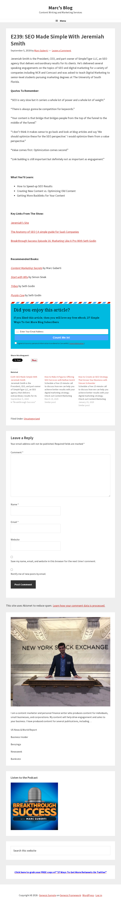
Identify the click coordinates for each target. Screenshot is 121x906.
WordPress (88, 895)
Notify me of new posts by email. (28, 573)
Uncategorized (32, 418)
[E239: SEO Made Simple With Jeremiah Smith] (28, 389)
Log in (98, 895)
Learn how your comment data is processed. (79, 605)
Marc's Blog (60, 8)
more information (76, 343)
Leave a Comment (61, 50)
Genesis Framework (70, 895)
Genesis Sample (47, 895)
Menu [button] (63, 20)
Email (15, 522)
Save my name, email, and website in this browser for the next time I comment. (53, 561)
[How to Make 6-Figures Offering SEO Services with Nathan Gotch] (61, 389)
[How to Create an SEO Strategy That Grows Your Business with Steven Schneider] (95, 391)
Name (15, 504)
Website (15, 539)
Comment (17, 452)
